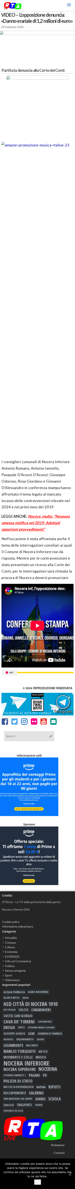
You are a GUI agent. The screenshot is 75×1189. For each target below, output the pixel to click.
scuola (54, 1098)
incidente (8, 1039)
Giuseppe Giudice (14, 1033)
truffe (38, 1105)
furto (21, 1027)
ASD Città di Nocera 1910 (31, 1003)
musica (41, 1057)
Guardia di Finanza (50, 1033)
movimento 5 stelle (18, 1057)
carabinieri (41, 1009)
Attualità (11, 937)
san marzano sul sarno (18, 1099)
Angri (25, 997)
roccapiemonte (15, 1093)
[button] (69, 5)
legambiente (13, 1045)
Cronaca (10, 942)
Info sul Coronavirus (18, 961)
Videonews (12, 980)
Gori (31, 1033)
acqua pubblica (14, 992)
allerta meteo (12, 997)
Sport (8, 975)
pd (45, 1075)
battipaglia (10, 1009)
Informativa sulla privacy (17, 926)
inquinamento (25, 1039)
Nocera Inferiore (26, 1063)
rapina (41, 1087)
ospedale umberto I (15, 1075)
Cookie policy (10, 922)
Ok (37, 1182)
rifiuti (54, 1086)
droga (9, 1027)
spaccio (9, 1105)
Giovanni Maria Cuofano (41, 1027)
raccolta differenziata (19, 1087)
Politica (10, 966)
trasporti (24, 1105)
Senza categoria (15, 970)
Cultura (10, 947)
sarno (40, 1098)
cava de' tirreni (19, 1021)
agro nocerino (38, 992)
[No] (70, 1174)
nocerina (48, 1069)
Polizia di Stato (18, 1081)
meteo (43, 1051)
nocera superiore (20, 1069)
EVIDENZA (12, 956)
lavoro (40, 1039)
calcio (23, 1009)
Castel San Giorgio (18, 1015)
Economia (11, 951)
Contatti (59, 1152)
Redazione (58, 1145)
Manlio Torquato (20, 1051)
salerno (36, 1092)
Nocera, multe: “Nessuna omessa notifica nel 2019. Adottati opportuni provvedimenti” (35, 523)
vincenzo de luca (13, 1110)
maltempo (32, 1045)
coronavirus (45, 1021)
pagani (34, 1075)
